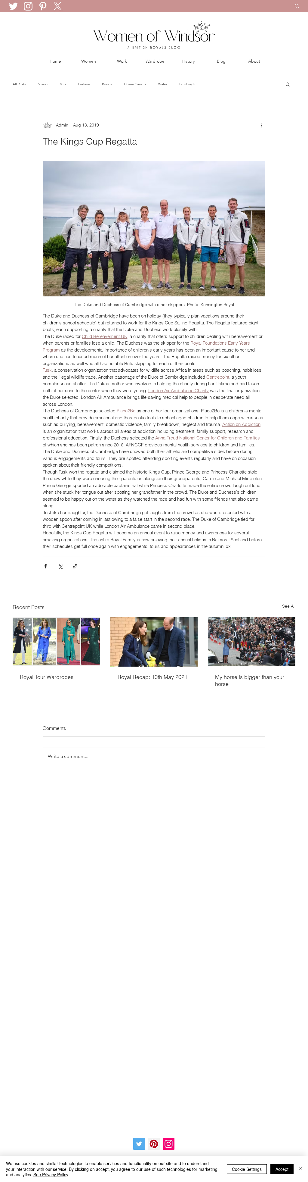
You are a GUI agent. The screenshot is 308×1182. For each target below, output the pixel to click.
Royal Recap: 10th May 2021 (152, 677)
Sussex (43, 84)
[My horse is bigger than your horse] (251, 641)
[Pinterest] (43, 6)
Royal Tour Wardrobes (46, 677)
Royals (107, 84)
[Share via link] (75, 566)
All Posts (19, 84)
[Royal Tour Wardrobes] (56, 641)
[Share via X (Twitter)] (60, 566)
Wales (162, 84)
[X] (57, 6)
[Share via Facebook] (45, 566)
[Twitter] (13, 6)
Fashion (84, 84)
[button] (288, 84)
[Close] (300, 1169)
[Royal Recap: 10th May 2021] (154, 642)
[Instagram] (28, 6)
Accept (282, 1169)
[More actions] (261, 125)
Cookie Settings (247, 1169)
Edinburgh (187, 84)
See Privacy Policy (50, 1174)
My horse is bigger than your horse (249, 680)
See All (288, 606)
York (63, 84)
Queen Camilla (135, 84)
